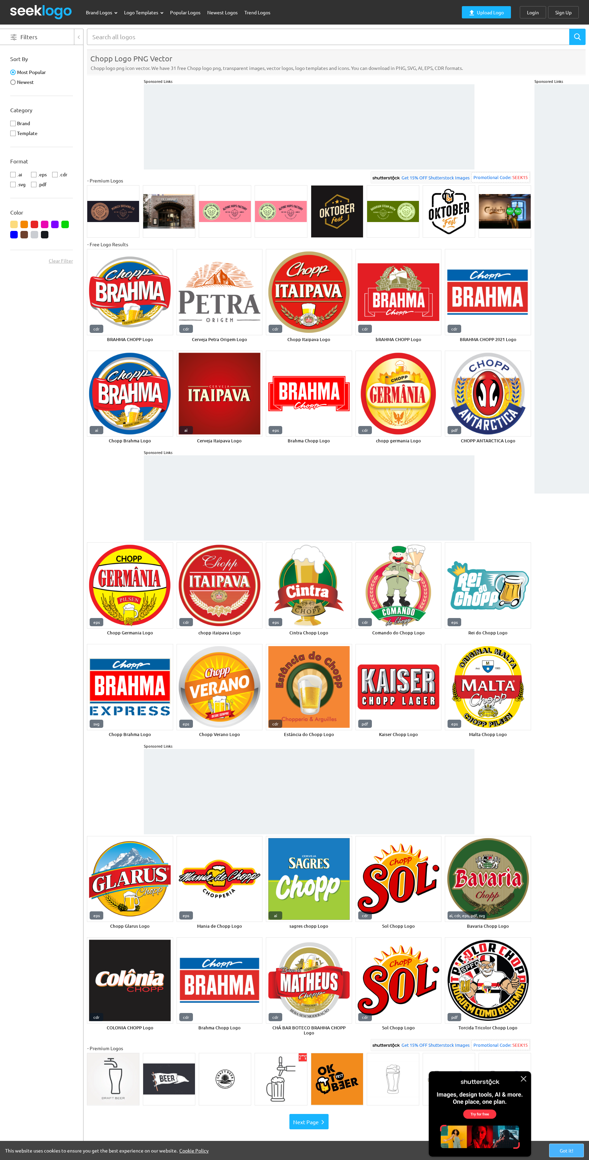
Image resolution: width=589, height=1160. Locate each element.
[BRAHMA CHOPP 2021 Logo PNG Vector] (488, 292)
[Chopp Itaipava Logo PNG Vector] (309, 292)
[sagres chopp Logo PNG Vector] (309, 879)
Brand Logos (99, 12)
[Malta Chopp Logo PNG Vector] (488, 687)
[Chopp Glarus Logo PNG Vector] (130, 879)
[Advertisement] (561, 186)
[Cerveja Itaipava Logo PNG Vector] (220, 394)
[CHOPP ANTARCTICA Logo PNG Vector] (488, 394)
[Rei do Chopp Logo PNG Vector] (488, 585)
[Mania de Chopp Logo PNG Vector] (220, 879)
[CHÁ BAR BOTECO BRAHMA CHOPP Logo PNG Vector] (309, 980)
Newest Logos (222, 12)
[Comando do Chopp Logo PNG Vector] (399, 585)
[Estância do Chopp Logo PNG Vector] (309, 687)
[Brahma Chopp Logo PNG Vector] (309, 394)
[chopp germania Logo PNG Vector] (399, 394)
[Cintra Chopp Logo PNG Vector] (309, 585)
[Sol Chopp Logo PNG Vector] (399, 879)
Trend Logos (257, 12)
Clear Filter (61, 261)
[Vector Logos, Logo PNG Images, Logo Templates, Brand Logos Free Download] (41, 12)
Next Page (306, 1121)
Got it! (566, 1150)
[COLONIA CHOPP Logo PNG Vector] (130, 980)
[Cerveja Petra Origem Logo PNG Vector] (220, 292)
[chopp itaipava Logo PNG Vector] (220, 585)
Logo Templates (141, 12)
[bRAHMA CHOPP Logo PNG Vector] (399, 292)
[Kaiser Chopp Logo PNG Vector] (399, 687)
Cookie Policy (194, 1150)
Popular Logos (185, 12)
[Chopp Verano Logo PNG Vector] (220, 687)
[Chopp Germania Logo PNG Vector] (130, 585)
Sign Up (563, 12)
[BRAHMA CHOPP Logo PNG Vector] (130, 292)
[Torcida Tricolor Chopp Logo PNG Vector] (488, 980)
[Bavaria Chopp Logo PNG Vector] (488, 879)
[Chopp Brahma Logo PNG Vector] (130, 394)
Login (533, 12)
